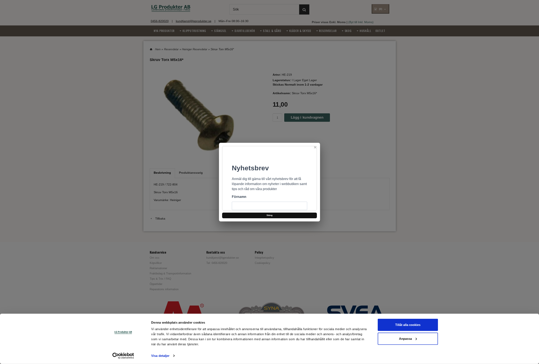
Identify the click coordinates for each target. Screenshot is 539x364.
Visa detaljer (160, 355)
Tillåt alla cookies (407, 325)
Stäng (269, 215)
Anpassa (405, 338)
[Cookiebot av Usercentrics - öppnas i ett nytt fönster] (123, 356)
